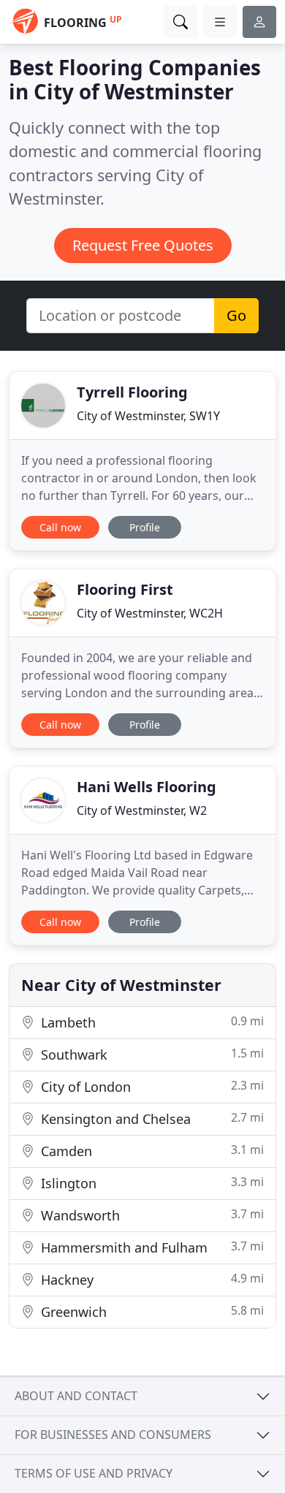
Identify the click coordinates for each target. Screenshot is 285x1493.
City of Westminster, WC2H (150, 613)
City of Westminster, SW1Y (148, 416)
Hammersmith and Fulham (150, 1247)
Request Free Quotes (142, 245)
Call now (60, 527)
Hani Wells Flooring (146, 787)
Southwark (150, 1054)
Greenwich (150, 1311)
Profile (144, 527)
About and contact (76, 1396)
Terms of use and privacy (93, 1473)
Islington (150, 1183)
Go (236, 315)
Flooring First (125, 589)
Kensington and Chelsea (150, 1118)
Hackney (150, 1279)
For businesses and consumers (113, 1434)
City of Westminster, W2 (142, 810)
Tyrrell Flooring (132, 392)
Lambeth (150, 1022)
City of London (150, 1086)
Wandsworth (150, 1215)
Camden (150, 1150)
